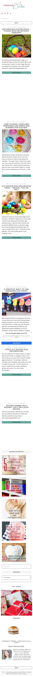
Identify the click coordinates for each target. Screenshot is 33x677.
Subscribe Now (16, 343)
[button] (16, 333)
